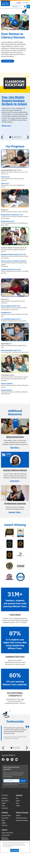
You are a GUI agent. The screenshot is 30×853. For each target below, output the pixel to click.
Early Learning (5, 800)
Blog (17, 798)
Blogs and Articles (15, 437)
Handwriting (4, 798)
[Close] (27, 842)
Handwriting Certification (22, 820)
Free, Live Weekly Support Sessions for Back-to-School (14, 101)
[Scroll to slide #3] (15, 137)
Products (5, 812)
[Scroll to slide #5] (20, 137)
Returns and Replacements (5, 838)
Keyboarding (5, 808)
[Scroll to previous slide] (2, 137)
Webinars (18, 815)
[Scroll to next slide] (27, 137)
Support (4, 830)
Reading (4, 803)
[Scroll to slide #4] (17, 137)
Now (25, 6)
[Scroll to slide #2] (12, 137)
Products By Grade (6, 815)
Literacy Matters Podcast (15, 470)
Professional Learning (15, 503)
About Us (19, 795)
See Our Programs (7, 61)
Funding (18, 805)
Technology (4, 825)
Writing (3, 805)
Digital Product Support (7, 832)
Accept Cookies (14, 850)
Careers (18, 800)
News (17, 803)
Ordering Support (6, 835)
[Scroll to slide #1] (10, 137)
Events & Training (22, 812)
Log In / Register (25, 2)
